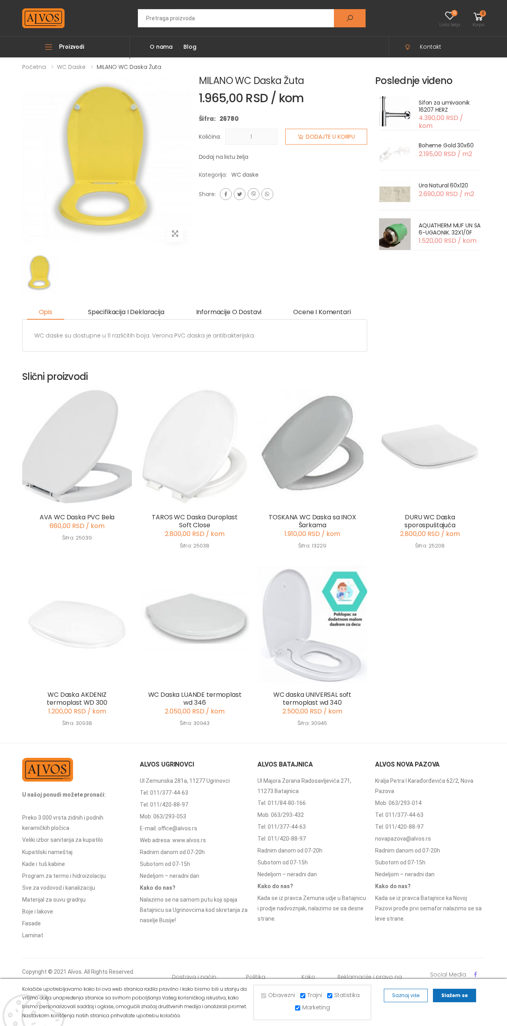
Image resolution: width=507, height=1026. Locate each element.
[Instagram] (253, 194)
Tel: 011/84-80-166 (281, 803)
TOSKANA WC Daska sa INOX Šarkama (312, 521)
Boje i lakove (37, 911)
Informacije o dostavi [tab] (229, 312)
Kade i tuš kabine (43, 864)
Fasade (31, 923)
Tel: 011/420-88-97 (164, 804)
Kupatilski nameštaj (47, 852)
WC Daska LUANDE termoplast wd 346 (195, 698)
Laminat (32, 935)
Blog (189, 47)
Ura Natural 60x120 (443, 185)
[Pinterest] (267, 194)
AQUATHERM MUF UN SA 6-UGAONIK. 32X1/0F (449, 228)
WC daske (71, 67)
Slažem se (454, 995)
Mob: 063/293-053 (163, 816)
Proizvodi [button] (71, 47)
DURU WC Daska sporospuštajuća (430, 521)
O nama (161, 47)
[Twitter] (240, 194)
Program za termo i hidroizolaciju (64, 876)
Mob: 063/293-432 (280, 815)
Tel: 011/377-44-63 (164, 793)
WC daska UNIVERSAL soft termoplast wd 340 (312, 698)
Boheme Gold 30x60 (446, 145)
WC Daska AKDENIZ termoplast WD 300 (77, 698)
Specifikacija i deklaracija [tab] (126, 312)
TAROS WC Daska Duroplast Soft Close (194, 521)
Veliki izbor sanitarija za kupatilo (62, 840)
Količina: (210, 137)
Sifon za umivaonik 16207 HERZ (444, 106)
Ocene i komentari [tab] (322, 312)
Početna (34, 67)
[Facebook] (226, 194)
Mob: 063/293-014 (398, 803)
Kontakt (430, 47)
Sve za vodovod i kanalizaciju (58, 888)
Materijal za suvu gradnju (54, 899)
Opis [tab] (45, 312)
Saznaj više (405, 995)
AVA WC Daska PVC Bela (77, 517)
